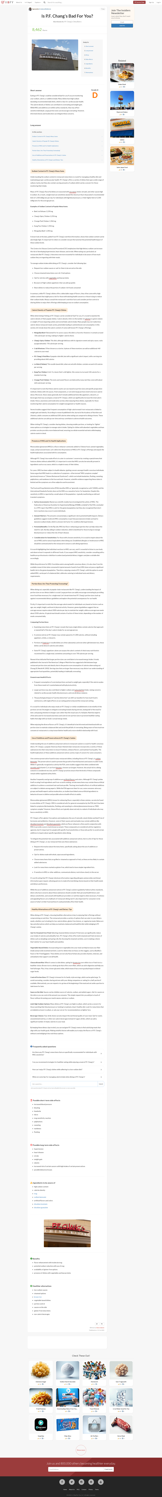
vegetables (53, 278)
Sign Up (151, 2)
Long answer (89, 50)
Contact (84, 1489)
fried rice (45, 643)
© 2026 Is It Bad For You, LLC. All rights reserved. (81, 1495)
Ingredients (89, 64)
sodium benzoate (40, 1197)
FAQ (78, 1489)
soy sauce (72, 192)
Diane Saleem (100, 1327)
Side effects (89, 59)
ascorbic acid (34, 768)
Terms (97, 1489)
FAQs (87, 55)
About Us (19, 2)
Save (103, 9)
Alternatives (89, 72)
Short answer (90, 46)
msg (35, 1194)
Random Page (140, 2)
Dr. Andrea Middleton (45, 9)
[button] (67, 1053)
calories (87, 319)
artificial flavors (69, 779)
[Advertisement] (64, 1342)
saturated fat (79, 690)
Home (65, 1489)
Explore (37, 2)
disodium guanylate (54, 824)
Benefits (88, 68)
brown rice (76, 963)
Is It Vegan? (28, 2)
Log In (159, 2)
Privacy (91, 1489)
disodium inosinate (37, 824)
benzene (59, 768)
